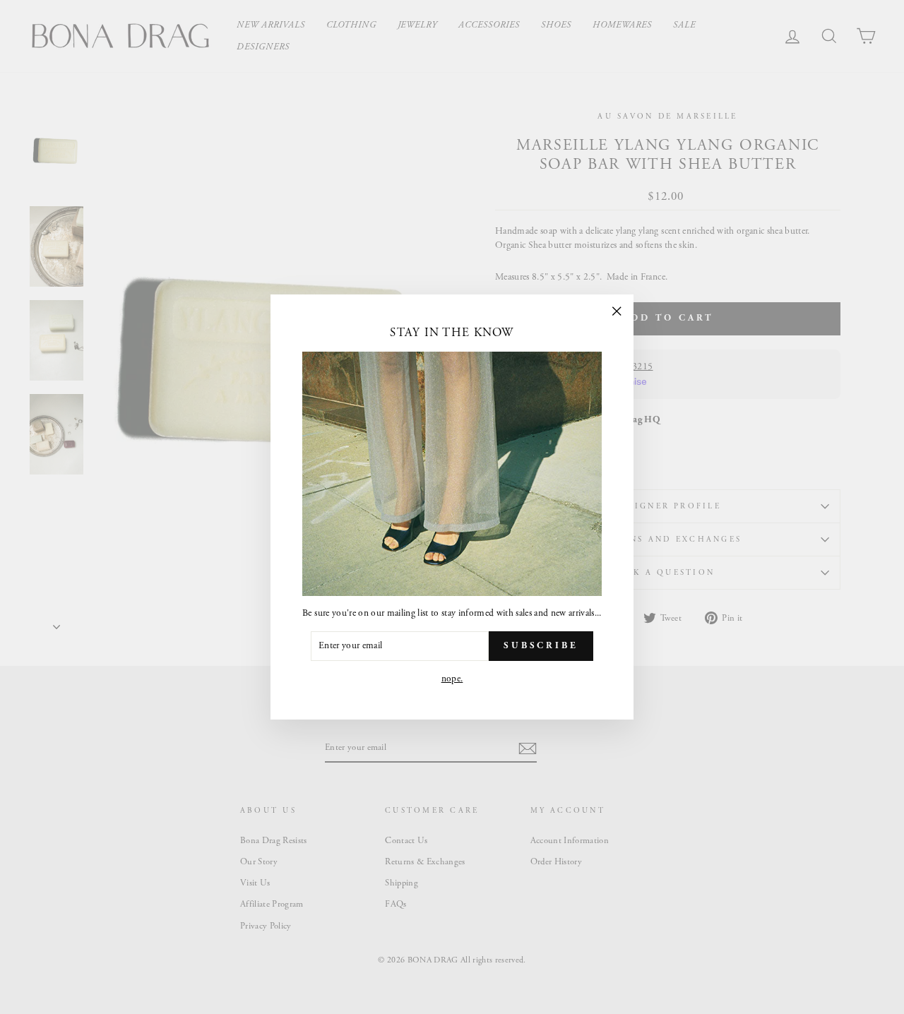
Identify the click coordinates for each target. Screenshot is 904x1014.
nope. (452, 679)
